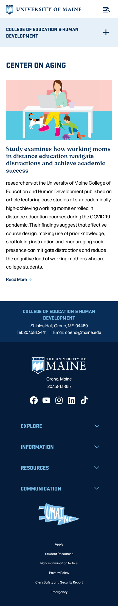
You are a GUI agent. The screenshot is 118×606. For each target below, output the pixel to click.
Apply (59, 544)
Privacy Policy (59, 572)
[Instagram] (59, 400)
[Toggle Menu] (106, 9)
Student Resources (59, 553)
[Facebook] (34, 400)
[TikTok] (84, 400)
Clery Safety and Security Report (59, 582)
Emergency (59, 592)
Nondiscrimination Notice (59, 563)
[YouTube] (46, 400)
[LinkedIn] (72, 400)
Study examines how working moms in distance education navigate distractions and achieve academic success (58, 159)
